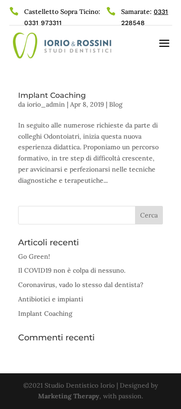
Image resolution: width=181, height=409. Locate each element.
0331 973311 (43, 22)
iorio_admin (46, 104)
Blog (116, 104)
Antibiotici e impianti (50, 299)
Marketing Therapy (68, 396)
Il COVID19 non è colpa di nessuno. (71, 270)
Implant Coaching (52, 95)
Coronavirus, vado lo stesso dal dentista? (80, 285)
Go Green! (34, 256)
